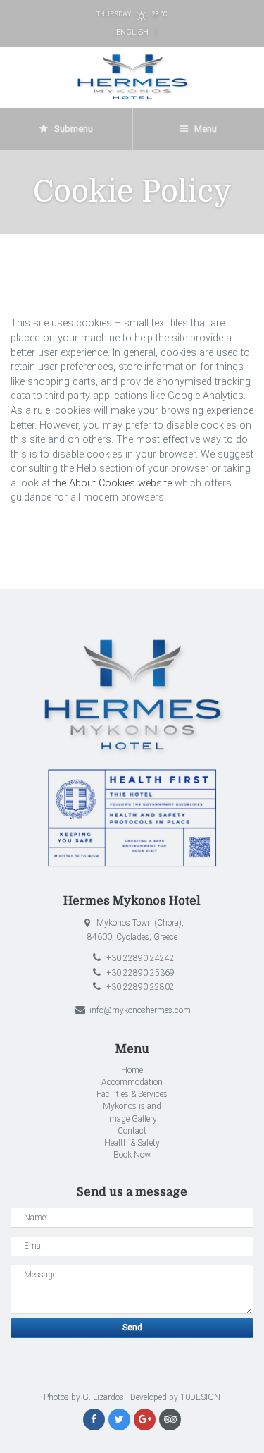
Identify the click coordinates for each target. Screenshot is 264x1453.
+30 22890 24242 (139, 958)
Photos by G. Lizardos (84, 1397)
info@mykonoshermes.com (139, 1010)
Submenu (72, 128)
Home (132, 1070)
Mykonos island (132, 1106)
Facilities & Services (132, 1094)
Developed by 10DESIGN (175, 1397)
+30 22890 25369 (139, 973)
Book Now (132, 1155)
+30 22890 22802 (139, 987)
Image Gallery (132, 1119)
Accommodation (132, 1082)
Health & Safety (132, 1143)
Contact (132, 1131)
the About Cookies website (112, 483)
